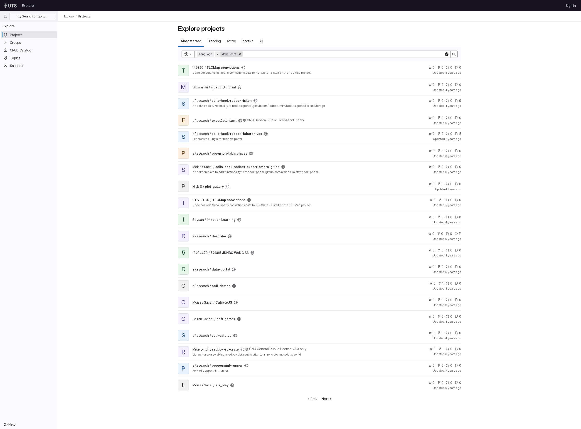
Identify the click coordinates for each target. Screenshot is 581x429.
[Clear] (446, 54)
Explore (28, 5)
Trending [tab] (214, 41)
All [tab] (261, 41)
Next (325, 399)
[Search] (454, 54)
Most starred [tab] (191, 41)
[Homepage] (10, 5)
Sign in (571, 5)
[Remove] (240, 54)
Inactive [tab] (248, 41)
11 (460, 234)
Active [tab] (231, 41)
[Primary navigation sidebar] (5, 16)
